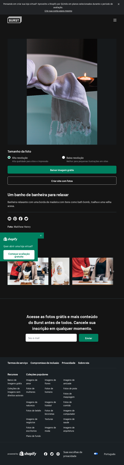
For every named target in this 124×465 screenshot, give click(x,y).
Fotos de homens (49, 390)
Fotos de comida (67, 403)
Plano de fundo (33, 435)
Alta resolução (20, 157)
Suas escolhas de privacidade (72, 454)
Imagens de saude (69, 420)
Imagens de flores (50, 381)
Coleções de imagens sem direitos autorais (15, 392)
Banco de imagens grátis (15, 381)
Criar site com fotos (62, 181)
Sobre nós (83, 362)
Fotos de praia (70, 388)
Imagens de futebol (50, 403)
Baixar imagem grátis (62, 170)
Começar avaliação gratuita (19, 254)
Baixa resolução (75, 157)
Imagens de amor (31, 381)
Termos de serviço (18, 362)
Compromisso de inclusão (45, 362)
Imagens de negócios (31, 420)
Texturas (49, 418)
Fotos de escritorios (31, 429)
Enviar (88, 338)
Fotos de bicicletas (49, 412)
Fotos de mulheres (30, 390)
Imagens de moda (50, 429)
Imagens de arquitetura (69, 429)
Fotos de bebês (33, 410)
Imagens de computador (69, 412)
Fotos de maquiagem (69, 395)
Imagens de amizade (69, 381)
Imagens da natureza (31, 403)
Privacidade (68, 362)
